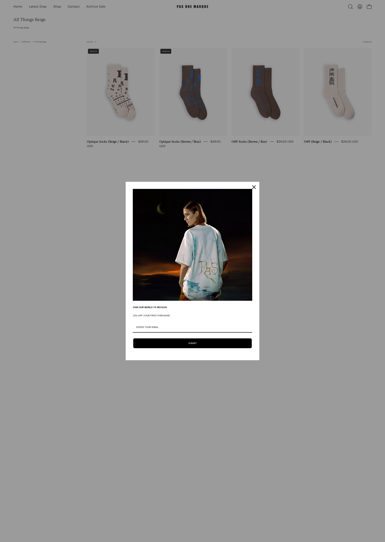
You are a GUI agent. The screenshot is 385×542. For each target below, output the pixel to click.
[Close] (254, 187)
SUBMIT (192, 343)
